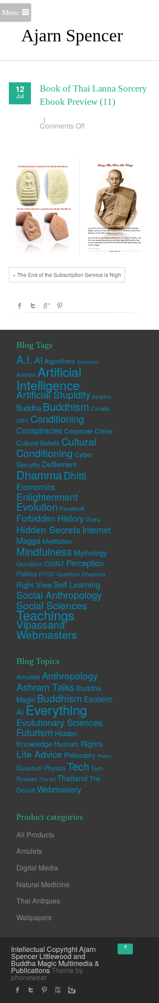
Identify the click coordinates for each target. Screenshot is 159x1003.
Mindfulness (44, 551)
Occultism (29, 564)
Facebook (72, 508)
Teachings (45, 614)
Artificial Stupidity (53, 394)
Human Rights (78, 743)
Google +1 (46, 305)
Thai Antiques (38, 901)
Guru (93, 519)
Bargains (101, 396)
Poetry (104, 755)
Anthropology (70, 675)
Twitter (33, 305)
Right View (34, 584)
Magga (28, 540)
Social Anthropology (59, 594)
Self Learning (76, 584)
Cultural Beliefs (38, 442)
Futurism (34, 732)
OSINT (54, 563)
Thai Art (47, 779)
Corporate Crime (88, 430)
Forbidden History (50, 518)
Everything (56, 709)
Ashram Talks (45, 686)
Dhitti (75, 475)
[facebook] (17, 989)
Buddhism (66, 406)
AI (38, 360)
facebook (19, 305)
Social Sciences (51, 605)
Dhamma (39, 474)
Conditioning (57, 418)
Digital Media (37, 868)
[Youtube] (57, 989)
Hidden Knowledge (47, 738)
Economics (35, 486)
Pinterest (59, 305)
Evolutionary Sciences (59, 722)
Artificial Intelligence (48, 377)
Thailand (72, 777)
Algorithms (59, 360)
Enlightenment (47, 496)
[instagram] (70, 989)
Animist (26, 374)
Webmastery (59, 789)
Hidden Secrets (48, 529)
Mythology (90, 552)
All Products (35, 835)
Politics (26, 573)
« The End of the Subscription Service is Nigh (67, 274)
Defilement (59, 464)
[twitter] (31, 989)
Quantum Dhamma (81, 574)
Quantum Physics (40, 767)
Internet (96, 530)
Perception (85, 562)
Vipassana (40, 624)
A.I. (24, 359)
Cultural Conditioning (56, 447)
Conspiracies (39, 430)
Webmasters (46, 634)
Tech (78, 766)
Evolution (37, 506)
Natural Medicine (43, 884)
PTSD (47, 574)
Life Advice (39, 753)
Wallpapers (34, 917)
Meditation (57, 541)
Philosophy (80, 755)
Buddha (28, 407)
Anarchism (88, 361)
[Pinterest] (44, 989)
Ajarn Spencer (72, 35)
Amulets (28, 676)
